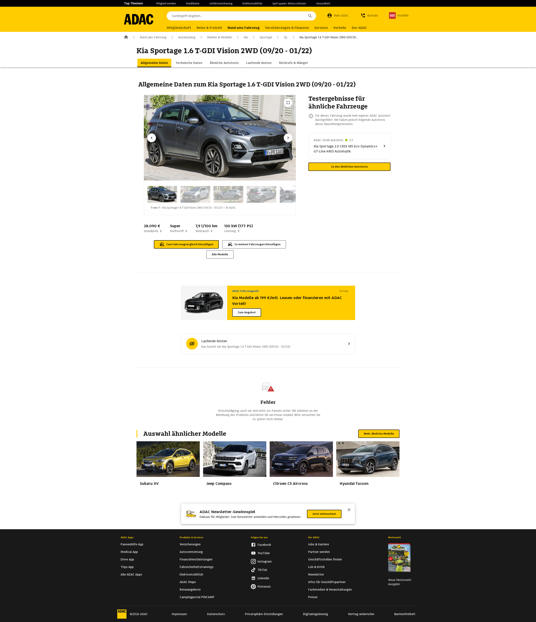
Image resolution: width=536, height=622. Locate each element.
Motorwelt (394, 537)
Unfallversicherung (221, 3)
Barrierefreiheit (404, 614)
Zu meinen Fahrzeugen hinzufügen (257, 244)
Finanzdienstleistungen (196, 559)
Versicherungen (190, 544)
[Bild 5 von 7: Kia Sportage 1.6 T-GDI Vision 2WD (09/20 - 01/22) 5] (294, 194)
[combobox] (241, 16)
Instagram (265, 561)
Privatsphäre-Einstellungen (264, 614)
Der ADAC (314, 537)
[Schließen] (349, 510)
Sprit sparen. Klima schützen (289, 3)
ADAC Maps (188, 582)
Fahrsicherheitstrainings (196, 567)
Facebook (264, 545)
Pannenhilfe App (132, 544)
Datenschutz (216, 614)
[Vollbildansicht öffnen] (288, 102)
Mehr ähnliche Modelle (379, 433)
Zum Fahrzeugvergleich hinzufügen (189, 244)
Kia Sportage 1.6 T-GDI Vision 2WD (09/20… (328, 37)
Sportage (266, 37)
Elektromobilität (252, 3)
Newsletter (316, 574)
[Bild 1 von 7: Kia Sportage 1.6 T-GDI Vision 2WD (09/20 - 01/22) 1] (162, 194)
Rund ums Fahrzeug (153, 37)
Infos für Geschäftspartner (326, 582)
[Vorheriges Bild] (151, 137)
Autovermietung (191, 552)
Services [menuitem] (321, 28)
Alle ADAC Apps (131, 574)
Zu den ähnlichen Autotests (349, 166)
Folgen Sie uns (259, 537)
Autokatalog (186, 37)
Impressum (179, 614)
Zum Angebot (247, 312)
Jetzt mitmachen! (324, 514)
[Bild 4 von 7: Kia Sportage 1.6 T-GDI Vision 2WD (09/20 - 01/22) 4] (261, 194)
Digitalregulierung (315, 614)
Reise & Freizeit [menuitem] (209, 28)
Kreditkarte (193, 3)
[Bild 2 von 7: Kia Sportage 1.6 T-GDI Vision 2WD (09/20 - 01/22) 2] (195, 194)
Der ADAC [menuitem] (359, 28)
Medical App (129, 552)
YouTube (264, 553)
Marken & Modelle (219, 37)
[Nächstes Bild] (288, 137)
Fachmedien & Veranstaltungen (330, 589)
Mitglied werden (166, 3)
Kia (246, 37)
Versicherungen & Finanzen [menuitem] (287, 28)
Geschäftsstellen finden (325, 559)
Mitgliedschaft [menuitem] (179, 28)
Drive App (127, 559)
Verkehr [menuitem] (339, 28)
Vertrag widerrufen (361, 614)
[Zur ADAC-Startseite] (138, 19)
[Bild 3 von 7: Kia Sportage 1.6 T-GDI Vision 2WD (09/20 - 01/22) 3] (228, 194)
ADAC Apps (127, 537)
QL (286, 37)
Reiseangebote (190, 589)
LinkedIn (263, 578)
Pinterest (264, 586)
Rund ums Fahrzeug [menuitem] (244, 28)
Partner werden (319, 552)
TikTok (262, 570)
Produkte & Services (191, 537)
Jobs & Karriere (318, 544)
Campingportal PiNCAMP (197, 597)
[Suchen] (310, 16)
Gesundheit (323, 3)
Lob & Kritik (316, 567)
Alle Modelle (220, 254)
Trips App (127, 567)
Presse (312, 597)
